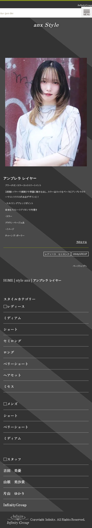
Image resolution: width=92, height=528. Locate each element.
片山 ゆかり (14, 493)
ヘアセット (12, 375)
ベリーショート (15, 363)
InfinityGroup (15, 504)
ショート (10, 329)
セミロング (12, 340)
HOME (8, 280)
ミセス (8, 386)
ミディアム (12, 317)
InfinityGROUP (80, 254)
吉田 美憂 (12, 470)
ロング (8, 352)
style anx (23, 280)
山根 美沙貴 (14, 481)
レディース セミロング (57, 254)
